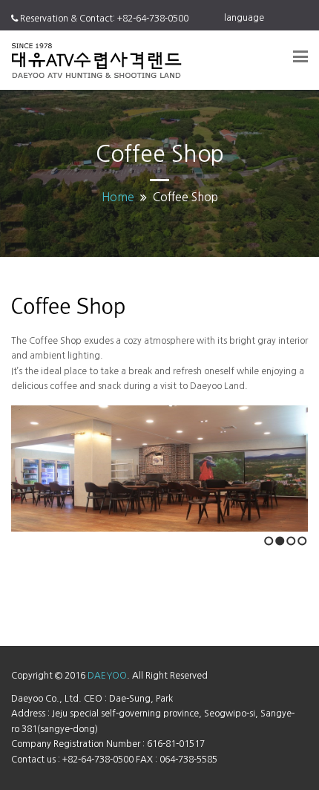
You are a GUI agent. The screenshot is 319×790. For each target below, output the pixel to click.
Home (118, 197)
